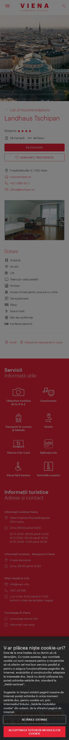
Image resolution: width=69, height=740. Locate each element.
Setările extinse (34, 719)
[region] (34, 688)
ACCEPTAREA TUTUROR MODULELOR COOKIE (34, 731)
